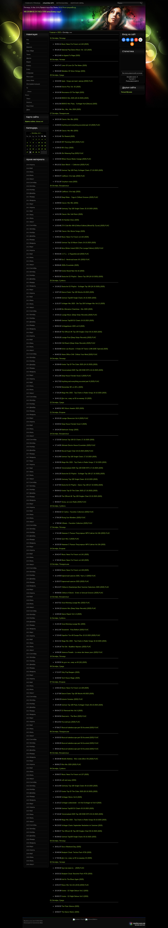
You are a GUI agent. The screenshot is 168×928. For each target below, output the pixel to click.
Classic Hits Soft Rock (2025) (72, 214)
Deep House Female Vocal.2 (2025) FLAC (76, 376)
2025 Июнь (29, 814)
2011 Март (29, 204)
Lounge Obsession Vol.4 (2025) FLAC (74, 418)
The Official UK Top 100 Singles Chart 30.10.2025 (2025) (81, 332)
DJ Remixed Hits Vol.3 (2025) (72, 710)
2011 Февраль (31, 200)
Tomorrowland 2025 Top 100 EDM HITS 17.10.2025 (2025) (82, 468)
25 (42, 149)
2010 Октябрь (30, 186)
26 (45, 149)
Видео (28, 62)
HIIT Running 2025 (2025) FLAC (72, 142)
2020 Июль (29, 604)
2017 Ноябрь (30, 489)
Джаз (28, 110)
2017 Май (29, 468)
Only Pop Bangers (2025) (70, 672)
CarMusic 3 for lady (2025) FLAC (73, 176)
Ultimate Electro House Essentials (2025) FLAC (78, 445)
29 (33, 152)
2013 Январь (30, 282)
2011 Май (29, 211)
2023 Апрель (30, 721)
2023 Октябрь (30, 743)
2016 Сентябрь (31, 439)
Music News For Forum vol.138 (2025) (75, 688)
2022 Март (29, 675)
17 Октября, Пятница (57, 527)
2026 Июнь (29, 857)
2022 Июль (29, 689)
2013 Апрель (30, 293)
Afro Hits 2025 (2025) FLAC (71, 764)
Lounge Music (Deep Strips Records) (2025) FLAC (79, 315)
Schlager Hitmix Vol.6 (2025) (71, 797)
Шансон (29, 47)
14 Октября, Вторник (57, 548)
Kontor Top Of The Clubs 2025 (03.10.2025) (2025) (79, 791)
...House (28, 91)
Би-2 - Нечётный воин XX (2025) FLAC (75, 259)
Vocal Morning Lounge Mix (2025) (73, 624)
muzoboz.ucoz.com (136, 924)
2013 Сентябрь (31, 311)
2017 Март (29, 461)
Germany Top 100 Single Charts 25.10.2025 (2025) (79, 209)
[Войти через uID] (123, 40)
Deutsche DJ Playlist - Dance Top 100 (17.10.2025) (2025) (82, 485)
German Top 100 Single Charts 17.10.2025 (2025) (79, 457)
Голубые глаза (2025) (69, 182)
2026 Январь (30, 839)
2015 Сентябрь (31, 397)
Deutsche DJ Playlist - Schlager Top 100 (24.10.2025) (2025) (83, 286)
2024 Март (29, 761)
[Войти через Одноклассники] (132, 44)
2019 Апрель (30, 550)
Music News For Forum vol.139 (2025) (75, 570)
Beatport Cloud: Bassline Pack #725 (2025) (76, 874)
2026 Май (29, 854)
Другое (28, 58)
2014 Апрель (30, 336)
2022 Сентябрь (31, 696)
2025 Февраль (31, 800)
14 (30, 146)
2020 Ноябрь (30, 618)
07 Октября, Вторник (57, 682)
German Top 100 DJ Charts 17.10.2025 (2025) (77, 440)
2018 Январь (30, 497)
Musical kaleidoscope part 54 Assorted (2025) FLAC (80, 743)
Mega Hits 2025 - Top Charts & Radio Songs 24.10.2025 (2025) (83, 393)
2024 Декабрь (30, 793)
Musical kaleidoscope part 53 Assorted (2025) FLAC (80, 749)
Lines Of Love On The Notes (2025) (74, 65)
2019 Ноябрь (30, 575)
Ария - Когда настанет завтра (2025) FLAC (77, 81)
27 (27, 152)
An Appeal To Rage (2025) (70, 55)
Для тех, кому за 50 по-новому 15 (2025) (76, 398)
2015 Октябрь (30, 400)
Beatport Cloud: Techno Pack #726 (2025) (76, 852)
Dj (27, 88)
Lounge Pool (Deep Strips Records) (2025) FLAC (78, 337)
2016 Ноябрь (30, 447)
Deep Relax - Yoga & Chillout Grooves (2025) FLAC (79, 197)
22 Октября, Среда (57, 402)
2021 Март (29, 632)
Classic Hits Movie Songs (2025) (73, 231)
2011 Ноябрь (30, 232)
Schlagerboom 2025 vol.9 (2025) (72, 326)
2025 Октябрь (30, 829)
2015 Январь (30, 368)
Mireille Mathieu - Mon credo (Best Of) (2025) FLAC (79, 759)
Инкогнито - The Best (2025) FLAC (73, 716)
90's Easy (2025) (67, 148)
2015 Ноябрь (30, 404)
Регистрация (67, 7)
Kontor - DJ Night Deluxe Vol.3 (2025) (74, 896)
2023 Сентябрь (31, 739)
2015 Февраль (31, 372)
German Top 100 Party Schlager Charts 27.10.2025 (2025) (82, 170)
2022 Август (30, 693)
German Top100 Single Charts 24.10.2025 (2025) (78, 298)
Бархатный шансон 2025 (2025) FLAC (75, 581)
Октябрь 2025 (36, 133)
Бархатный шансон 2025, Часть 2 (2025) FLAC (78, 576)
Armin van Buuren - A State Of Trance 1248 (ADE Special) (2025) (84, 349)
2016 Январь (30, 411)
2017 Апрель (30, 464)
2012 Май (29, 254)
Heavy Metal (30, 80)
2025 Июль (29, 818)
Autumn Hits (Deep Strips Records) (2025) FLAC (78, 608)
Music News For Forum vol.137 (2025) (75, 774)
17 (39, 146)
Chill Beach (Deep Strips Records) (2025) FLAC (78, 343)
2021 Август (30, 650)
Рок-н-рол (29, 77)
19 (45, 146)
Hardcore (29, 102)
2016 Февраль (31, 414)
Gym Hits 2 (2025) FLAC (70, 539)
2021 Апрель (30, 636)
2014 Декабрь (30, 364)
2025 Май (29, 811)
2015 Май (29, 382)
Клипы (28, 65)
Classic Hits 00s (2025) (69, 119)
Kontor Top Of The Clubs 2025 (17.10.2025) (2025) (79, 491)
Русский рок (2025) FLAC (70, 722)
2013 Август (30, 307)
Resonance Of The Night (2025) (72, 92)
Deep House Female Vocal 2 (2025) (74, 424)
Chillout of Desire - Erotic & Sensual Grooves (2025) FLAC (82, 593)
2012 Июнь (29, 257)
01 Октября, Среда (57, 900)
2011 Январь (30, 197)
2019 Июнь (29, 557)
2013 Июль (29, 304)
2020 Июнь (29, 600)
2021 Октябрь (30, 657)
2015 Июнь (29, 386)
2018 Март (29, 504)
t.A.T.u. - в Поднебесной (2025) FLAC (75, 254)
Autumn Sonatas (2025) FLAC (72, 699)
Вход (74, 7)
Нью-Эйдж (30, 51)
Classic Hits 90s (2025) (69, 203)
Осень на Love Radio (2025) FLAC (73, 502)
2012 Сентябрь (31, 268)
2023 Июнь (29, 729)
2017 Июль (29, 475)
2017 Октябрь (30, 486)
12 (45, 143)
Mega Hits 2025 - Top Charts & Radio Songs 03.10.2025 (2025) (83, 820)
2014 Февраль (31, 329)
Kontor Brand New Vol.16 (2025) (72, 271)
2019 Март (29, 547)
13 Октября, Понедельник (59, 564)
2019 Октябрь (30, 572)
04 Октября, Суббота (57, 768)
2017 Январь (30, 454)
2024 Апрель (30, 764)
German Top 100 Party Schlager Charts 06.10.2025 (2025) (82, 705)
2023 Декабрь (30, 750)
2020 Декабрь (30, 621)
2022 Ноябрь (30, 704)
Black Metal (29, 106)
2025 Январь (30, 796)
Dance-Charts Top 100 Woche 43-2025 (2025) (77, 292)
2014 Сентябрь (31, 354)
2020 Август (30, 607)
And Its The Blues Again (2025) (72, 879)
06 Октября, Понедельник (59, 732)
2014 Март (29, 332)
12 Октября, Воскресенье (59, 597)
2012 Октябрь (30, 272)
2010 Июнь (29, 172)
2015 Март (29, 375)
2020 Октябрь (30, 614)
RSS (60, 7)
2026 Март (29, 846)
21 (30, 149)
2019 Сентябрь (31, 568)
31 (39, 152)
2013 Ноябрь (30, 318)
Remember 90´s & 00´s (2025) (72, 387)
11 (42, 143)
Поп (27, 43)
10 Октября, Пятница (57, 656)
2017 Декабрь (30, 493)
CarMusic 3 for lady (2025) (70, 192)
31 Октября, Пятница (57, 38)
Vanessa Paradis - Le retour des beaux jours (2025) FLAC (82, 652)
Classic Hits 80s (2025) (69, 131)
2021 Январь (30, 625)
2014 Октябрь (30, 357)
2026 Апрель (30, 850)
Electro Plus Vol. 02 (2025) (71, 87)
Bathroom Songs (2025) (69, 430)
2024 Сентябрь (31, 782)
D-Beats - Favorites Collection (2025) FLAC (76, 523)
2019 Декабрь (30, 579)
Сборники (29, 73)
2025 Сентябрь (31, 825)
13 (27, 146)
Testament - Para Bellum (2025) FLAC (75, 630)
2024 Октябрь (30, 786)
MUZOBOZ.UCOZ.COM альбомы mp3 (42, 11)
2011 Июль (29, 218)
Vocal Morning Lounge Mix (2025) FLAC (75, 603)
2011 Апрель (30, 207)
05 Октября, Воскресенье (59, 753)
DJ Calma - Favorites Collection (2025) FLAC (77, 512)
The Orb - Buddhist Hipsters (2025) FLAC (76, 647)
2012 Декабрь (30, 279)
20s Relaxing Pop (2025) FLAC (72, 153)
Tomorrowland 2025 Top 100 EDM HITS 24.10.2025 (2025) (82, 370)
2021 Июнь (29, 643)
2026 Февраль (31, 843)
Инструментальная (33, 84)
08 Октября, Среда (57, 666)
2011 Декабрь (30, 236)
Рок (27, 40)
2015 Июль (29, 389)
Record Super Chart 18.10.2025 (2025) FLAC (77, 451)
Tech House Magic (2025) (70, 678)
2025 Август (30, 821)
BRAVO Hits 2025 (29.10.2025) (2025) (75, 98)
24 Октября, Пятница (57, 358)
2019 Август (30, 564)
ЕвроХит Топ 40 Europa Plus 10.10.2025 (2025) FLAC (80, 635)
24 (39, 149)
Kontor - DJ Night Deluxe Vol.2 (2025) (74, 891)
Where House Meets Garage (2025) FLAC (76, 159)
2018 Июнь (29, 514)
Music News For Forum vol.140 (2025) (75, 560)
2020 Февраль (31, 586)
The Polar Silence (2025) (70, 906)
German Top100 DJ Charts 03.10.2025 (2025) (77, 808)
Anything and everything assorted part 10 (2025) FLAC (80, 125)
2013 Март (29, 290)
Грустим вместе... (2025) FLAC (72, 868)
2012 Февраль (31, 243)
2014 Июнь (29, 343)
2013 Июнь (29, 300)
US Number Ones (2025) (70, 220)
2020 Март (29, 589)
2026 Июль (29, 861)
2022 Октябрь (30, 700)
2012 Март (29, 247)
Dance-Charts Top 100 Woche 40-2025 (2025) (77, 693)
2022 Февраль (31, 671)
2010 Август (30, 179)
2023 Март (29, 718)
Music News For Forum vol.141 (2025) (75, 554)
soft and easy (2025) (68, 780)
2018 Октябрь (30, 529)
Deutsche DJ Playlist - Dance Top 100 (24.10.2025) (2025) (82, 276)
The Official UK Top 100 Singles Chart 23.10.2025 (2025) (81, 496)
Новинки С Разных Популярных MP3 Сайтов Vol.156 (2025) (83, 544)
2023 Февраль (31, 714)
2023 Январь (30, 711)
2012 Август (30, 265)
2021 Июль (29, 646)
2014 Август (30, 350)
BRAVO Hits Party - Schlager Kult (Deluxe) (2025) (79, 104)
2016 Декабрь (30, 450)
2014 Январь (30, 325)
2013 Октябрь (30, 314)
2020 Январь (30, 582)
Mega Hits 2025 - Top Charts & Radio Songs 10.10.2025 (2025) (83, 641)
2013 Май (29, 297)
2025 (59, 32)
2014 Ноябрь (30, 361)
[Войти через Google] (140, 40)
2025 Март (29, 804)
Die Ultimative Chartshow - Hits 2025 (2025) (76, 309)
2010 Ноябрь (30, 190)
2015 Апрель (30, 379)
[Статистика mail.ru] (91, 919)
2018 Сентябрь (31, 525)
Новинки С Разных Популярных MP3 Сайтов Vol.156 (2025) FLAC (85, 533)
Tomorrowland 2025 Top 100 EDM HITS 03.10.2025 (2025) (82, 814)
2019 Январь (30, 539)
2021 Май (29, 639)
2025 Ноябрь (30, 832)
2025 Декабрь (30, 836)
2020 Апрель (30, 593)
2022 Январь (30, 668)
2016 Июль (29, 432)
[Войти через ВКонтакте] (128, 40)
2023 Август (30, 736)
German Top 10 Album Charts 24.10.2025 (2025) (78, 242)
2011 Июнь (29, 215)
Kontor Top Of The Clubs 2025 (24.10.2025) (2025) (79, 364)
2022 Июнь (29, 686)
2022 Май (29, 682)
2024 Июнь (29, 771)
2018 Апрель (30, 507)
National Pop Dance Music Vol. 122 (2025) (76, 50)
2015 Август (30, 393)
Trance (28, 98)
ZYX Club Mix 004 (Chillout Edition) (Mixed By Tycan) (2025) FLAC (85, 225)
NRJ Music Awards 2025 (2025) (72, 408)
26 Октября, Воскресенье (59, 186)
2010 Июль (29, 175)
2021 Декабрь (30, 664)
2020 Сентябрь (31, 611)
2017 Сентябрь (31, 482)
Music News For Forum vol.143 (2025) (75, 44)
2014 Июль (29, 347)
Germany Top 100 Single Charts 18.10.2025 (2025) (79, 479)
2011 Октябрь (30, 229)
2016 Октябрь (30, 443)
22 (33, 149)
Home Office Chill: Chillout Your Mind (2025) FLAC (79, 354)
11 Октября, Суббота (57, 618)
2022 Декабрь (30, 707)
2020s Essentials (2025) (70, 265)
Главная (53, 32)
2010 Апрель (30, 165)
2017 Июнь (29, 472)
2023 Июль (29, 732)
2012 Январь (30, 240)
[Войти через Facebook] (132, 40)
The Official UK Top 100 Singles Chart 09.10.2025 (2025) (81, 831)
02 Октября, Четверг (57, 862)
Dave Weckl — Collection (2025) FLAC (75, 165)
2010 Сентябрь (31, 182)
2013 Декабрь (30, 322)
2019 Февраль (31, 543)
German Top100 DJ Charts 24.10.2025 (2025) (77, 320)
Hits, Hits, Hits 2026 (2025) (71, 109)
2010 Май (29, 168)
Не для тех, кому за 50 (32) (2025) (74, 662)
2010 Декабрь (30, 193)
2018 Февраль (31, 500)
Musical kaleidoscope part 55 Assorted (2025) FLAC (80, 727)
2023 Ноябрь (30, 746)
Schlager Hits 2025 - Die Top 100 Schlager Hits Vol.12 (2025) (83, 303)
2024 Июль (29, 775)
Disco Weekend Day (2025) (71, 847)
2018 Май (29, 511)
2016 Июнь (29, 429)
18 (42, 146)
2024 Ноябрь (30, 789)
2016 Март (29, 418)
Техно (28, 54)
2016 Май (29, 425)
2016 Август (30, 436)
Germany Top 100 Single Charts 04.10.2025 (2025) (79, 786)
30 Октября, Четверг (57, 59)
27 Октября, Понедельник (59, 113)
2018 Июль (29, 518)
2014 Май (29, 339)
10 (39, 143)
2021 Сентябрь (31, 654)
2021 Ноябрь (30, 661)
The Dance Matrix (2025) (70, 912)
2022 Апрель (30, 679)
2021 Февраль (31, 629)
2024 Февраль (31, 757)
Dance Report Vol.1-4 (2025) (71, 614)
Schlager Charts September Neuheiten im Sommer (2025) (81, 825)
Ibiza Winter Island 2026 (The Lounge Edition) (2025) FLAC (82, 248)
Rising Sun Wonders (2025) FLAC (73, 517)
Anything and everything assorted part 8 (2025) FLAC (80, 381)
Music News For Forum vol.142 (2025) (75, 237)
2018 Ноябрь (30, 532)
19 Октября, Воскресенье (59, 434)
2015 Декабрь (30, 407)
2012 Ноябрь (30, 275)
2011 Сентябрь (31, 225)
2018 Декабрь (30, 536)
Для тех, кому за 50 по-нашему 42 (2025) (76, 858)
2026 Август (30, 864)
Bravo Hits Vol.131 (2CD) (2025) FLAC (75, 885)
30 (36, 152)
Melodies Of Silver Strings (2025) (73, 71)
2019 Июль (29, 561)
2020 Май (29, 596)
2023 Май (29, 725)
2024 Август (30, 779)
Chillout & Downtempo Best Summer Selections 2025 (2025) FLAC (85, 587)
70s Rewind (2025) (68, 136)
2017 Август (30, 479)
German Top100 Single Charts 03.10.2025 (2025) (78, 837)
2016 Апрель (30, 422)
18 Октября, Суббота (57, 506)
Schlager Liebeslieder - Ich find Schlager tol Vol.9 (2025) (81, 803)
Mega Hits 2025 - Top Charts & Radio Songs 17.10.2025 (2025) (83, 462)
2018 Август (30, 522)
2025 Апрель (30, 807)
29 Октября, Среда (57, 75)
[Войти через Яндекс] (136, 40)
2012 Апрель (30, 250)
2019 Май (29, 554)
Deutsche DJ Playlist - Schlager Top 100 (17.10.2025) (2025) (83, 474)
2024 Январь (30, 754)
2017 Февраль (31, 457)
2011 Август (30, 222)
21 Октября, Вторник (57, 412)
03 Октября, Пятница (57, 841)
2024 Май (29, 768)
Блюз (28, 69)
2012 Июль (29, 261)
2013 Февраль (31, 286)
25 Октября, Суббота (57, 281)
